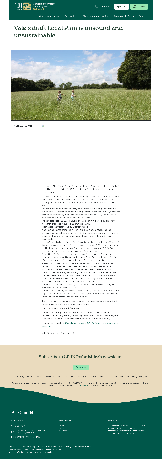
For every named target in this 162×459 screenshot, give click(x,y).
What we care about (49, 16)
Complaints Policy (82, 447)
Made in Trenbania (44, 452)
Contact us (14, 447)
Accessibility (65, 447)
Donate (62, 428)
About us (118, 16)
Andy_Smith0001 (83, 44)
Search (142, 16)
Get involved (71, 16)
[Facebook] (13, 412)
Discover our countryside (95, 16)
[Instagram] (19, 412)
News (131, 16)
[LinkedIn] (25, 412)
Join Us (62, 426)
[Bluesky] (31, 412)
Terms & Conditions (47, 447)
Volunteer (63, 431)
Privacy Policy (86, 385)
